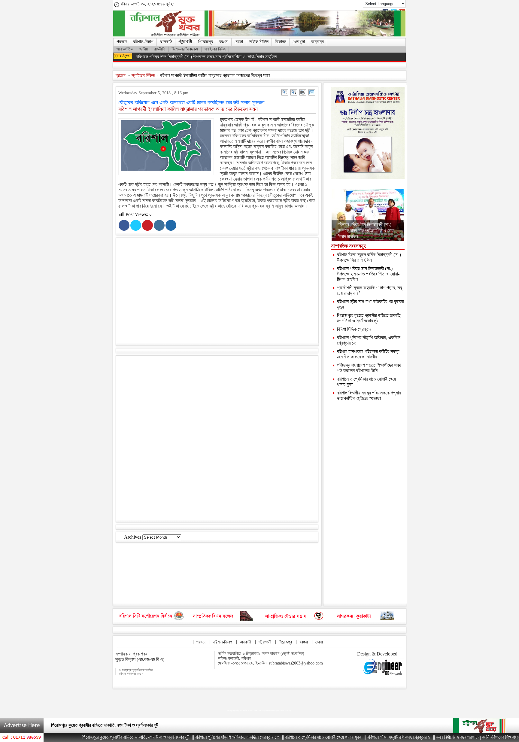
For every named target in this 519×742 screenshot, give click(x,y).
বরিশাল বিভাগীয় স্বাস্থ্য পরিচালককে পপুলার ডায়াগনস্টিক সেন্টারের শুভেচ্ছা (369, 395)
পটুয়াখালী (185, 41)
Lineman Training (284, 710)
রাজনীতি (159, 49)
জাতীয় (143, 49)
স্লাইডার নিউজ (215, 49)
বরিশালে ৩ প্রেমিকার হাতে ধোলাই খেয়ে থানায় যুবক (302, 737)
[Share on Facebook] (124, 225)
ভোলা (239, 41)
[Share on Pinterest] (147, 225)
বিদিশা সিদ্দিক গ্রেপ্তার (354, 329)
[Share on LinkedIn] (159, 225)
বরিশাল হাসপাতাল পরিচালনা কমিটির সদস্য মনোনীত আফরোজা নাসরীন (368, 354)
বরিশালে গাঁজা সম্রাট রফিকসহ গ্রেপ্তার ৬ (377, 737)
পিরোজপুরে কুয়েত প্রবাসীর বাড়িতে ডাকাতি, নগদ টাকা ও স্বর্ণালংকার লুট (369, 318)
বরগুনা (223, 41)
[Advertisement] (222, 293)
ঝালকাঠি (166, 41)
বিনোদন (280, 41)
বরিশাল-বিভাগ (143, 41)
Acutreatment (270, 710)
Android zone (258, 710)
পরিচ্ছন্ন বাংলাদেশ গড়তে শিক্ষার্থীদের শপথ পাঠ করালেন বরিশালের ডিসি (369, 368)
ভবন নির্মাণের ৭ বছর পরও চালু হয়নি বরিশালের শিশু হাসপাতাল (460, 737)
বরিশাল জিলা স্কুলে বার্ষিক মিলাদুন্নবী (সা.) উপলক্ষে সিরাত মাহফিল (369, 257)
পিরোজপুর (205, 41)
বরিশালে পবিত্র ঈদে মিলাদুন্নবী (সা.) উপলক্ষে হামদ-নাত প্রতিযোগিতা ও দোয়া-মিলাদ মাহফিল (206, 56)
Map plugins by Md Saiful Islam (239, 710)
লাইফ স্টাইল (259, 41)
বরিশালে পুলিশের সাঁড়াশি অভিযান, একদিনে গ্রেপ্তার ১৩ (216, 737)
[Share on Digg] (170, 225)
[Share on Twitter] (135, 225)
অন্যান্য (317, 41)
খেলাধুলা (299, 41)
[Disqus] (217, 438)
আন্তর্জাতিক (124, 49)
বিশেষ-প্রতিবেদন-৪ (184, 49)
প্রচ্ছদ (122, 41)
